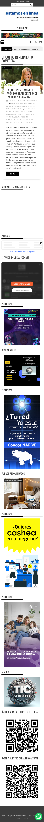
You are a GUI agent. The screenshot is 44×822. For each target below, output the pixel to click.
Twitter (16, 122)
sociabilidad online (14, 120)
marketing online (19, 106)
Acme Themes (23, 818)
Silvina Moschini (21, 117)
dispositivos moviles (19, 103)
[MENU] (2, 42)
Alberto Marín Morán (28, 101)
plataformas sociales (14, 109)
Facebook (31, 103)
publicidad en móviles (23, 111)
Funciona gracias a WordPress (14, 815)
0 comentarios (29, 122)
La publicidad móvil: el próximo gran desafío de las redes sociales (21, 93)
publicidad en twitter (14, 114)
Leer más (12, 173)
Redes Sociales (7, 68)
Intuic (8, 106)
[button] (38, 816)
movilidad (30, 106)
